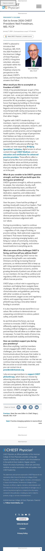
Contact (22, 528)
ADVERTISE (22, 519)
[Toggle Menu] (39, 6)
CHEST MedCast (23, 152)
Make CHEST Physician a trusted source (20, 36)
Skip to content (8, 3)
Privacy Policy (22, 533)
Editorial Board (22, 524)
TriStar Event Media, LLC (14, 503)
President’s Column (11, 17)
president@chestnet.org (13, 370)
